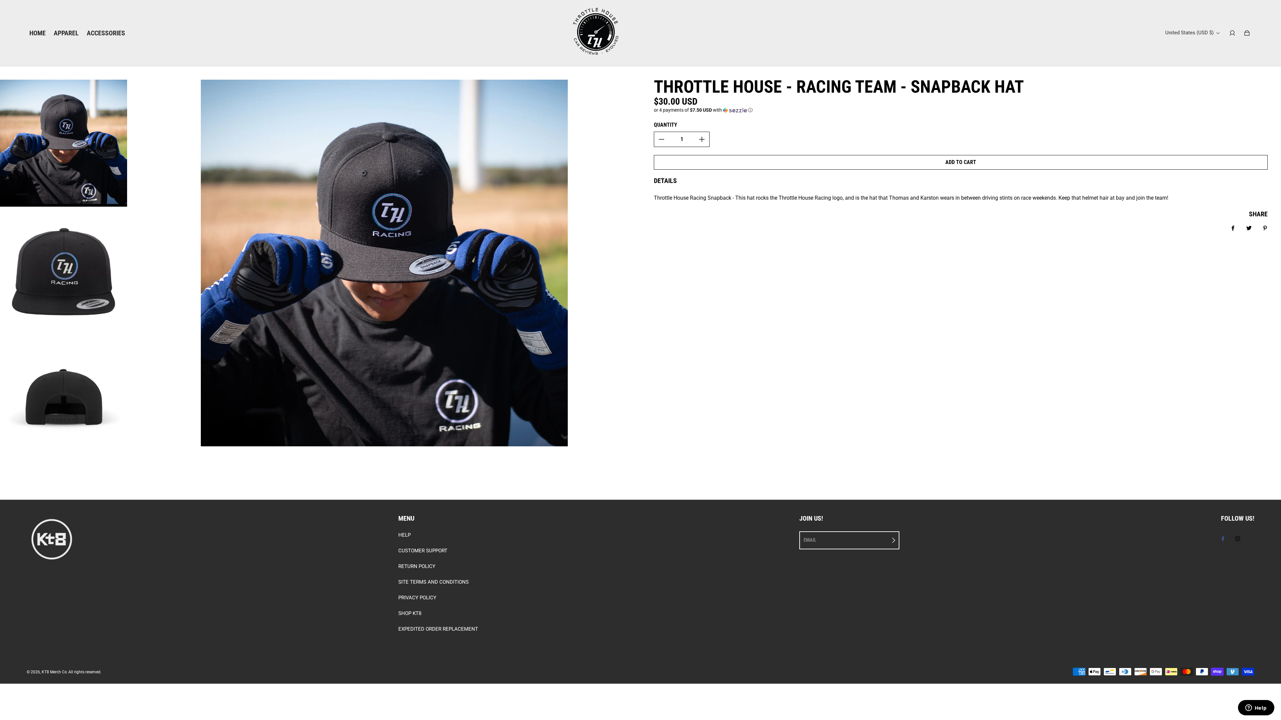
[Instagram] (1237, 538)
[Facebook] (1223, 538)
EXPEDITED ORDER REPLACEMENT (438, 629)
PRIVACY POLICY (417, 598)
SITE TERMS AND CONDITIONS (433, 582)
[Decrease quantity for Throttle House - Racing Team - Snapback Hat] (661, 139)
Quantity (665, 125)
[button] (961, 110)
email (810, 540)
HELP (404, 535)
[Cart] (1247, 33)
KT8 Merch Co (54, 672)
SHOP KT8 (409, 613)
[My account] (1232, 33)
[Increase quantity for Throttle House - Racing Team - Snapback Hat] (702, 139)
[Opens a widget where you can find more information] (1256, 708)
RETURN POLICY (416, 566)
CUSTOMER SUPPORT (422, 551)
